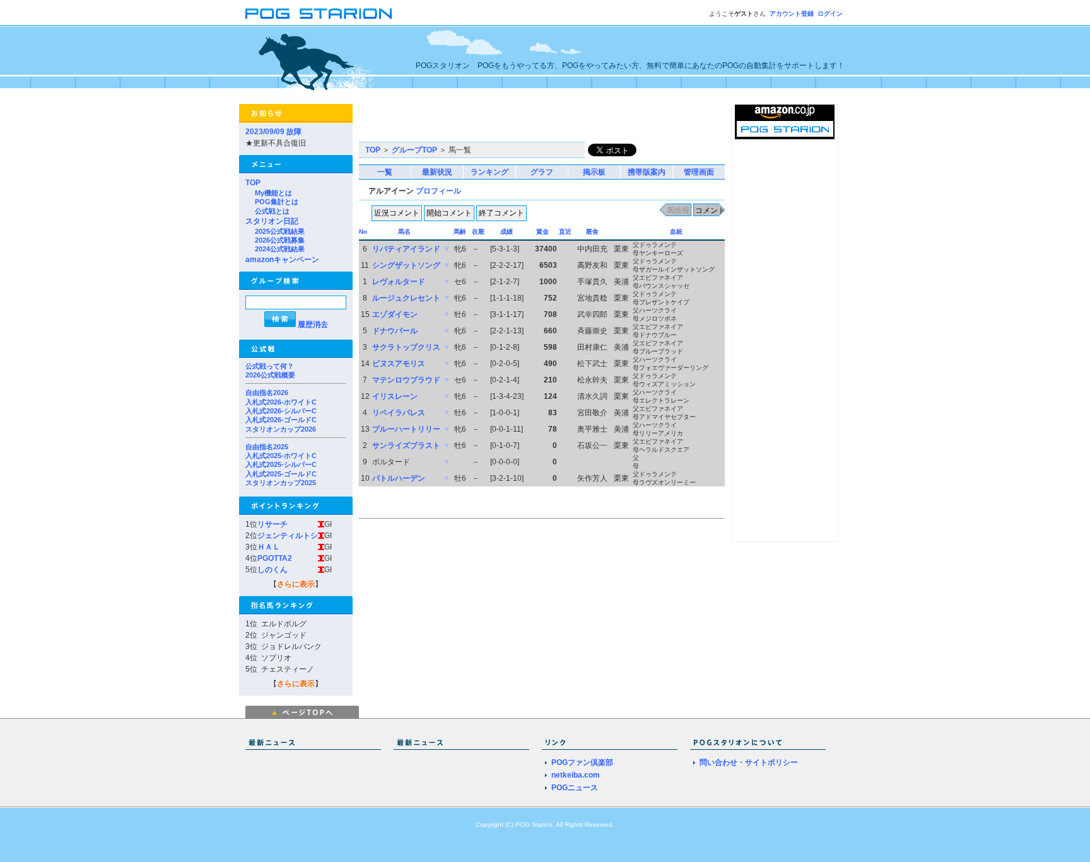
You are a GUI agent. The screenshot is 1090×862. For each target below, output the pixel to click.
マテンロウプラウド (406, 380)
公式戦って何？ (269, 366)
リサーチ (272, 524)
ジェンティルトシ (287, 535)
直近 (565, 231)
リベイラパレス (398, 412)
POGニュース (574, 787)
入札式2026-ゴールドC (281, 419)
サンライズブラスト (406, 445)
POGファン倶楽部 (582, 762)
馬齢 (460, 231)
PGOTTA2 (274, 558)
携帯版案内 (646, 172)
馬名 (404, 231)
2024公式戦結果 (280, 249)
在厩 (478, 231)
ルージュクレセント (406, 298)
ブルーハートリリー (406, 429)
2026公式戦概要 (270, 375)
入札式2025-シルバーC (281, 464)
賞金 (542, 231)
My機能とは (273, 193)
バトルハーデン (398, 478)
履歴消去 (313, 324)
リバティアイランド (406, 248)
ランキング (489, 172)
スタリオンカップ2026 (280, 429)
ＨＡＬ (268, 547)
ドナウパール (395, 330)
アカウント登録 (792, 13)
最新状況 (437, 172)
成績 (506, 231)
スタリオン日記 (271, 221)
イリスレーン (395, 396)
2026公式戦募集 (280, 240)
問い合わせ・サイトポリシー (749, 762)
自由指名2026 (266, 392)
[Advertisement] (506, 123)
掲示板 (594, 172)
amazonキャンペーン (282, 259)
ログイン (830, 13)
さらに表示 (296, 584)
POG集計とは (276, 201)
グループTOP (414, 150)
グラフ (541, 172)
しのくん (272, 569)
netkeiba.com (575, 775)
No (363, 231)
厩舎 (592, 231)
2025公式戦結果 (280, 231)
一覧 (384, 172)
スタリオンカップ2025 (280, 482)
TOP (253, 182)
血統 (676, 231)
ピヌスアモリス (398, 363)
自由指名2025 (266, 447)
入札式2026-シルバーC (281, 411)
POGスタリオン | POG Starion (318, 13)
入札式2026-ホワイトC (281, 402)
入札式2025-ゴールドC (281, 474)
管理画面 (699, 172)
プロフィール (438, 191)
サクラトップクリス (406, 347)
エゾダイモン (395, 314)
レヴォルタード (398, 281)
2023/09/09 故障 (273, 131)
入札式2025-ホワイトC (281, 455)
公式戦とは (272, 211)
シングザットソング (406, 265)
